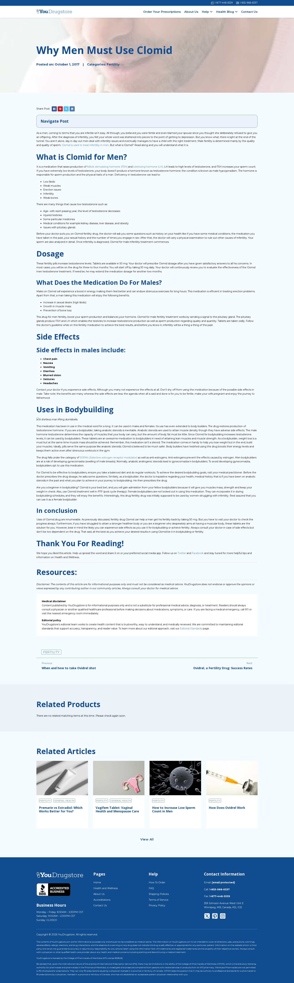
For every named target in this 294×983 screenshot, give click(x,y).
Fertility (113, 64)
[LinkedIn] (72, 108)
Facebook (197, 553)
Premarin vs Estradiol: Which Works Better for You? (61, 809)
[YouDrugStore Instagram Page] (223, 916)
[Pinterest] (60, 108)
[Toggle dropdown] (211, 11)
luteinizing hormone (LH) (148, 166)
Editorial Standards (191, 628)
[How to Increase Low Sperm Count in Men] (175, 778)
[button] (147, 121)
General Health (64, 800)
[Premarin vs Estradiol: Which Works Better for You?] (62, 778)
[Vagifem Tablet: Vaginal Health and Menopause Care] (119, 778)
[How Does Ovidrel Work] (232, 778)
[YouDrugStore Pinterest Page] (215, 916)
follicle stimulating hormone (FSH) (107, 166)
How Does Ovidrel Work (227, 808)
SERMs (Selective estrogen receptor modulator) (108, 457)
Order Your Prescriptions (162, 11)
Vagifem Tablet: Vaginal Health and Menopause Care (117, 809)
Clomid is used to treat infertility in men (85, 145)
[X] (66, 108)
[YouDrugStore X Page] (207, 916)
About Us (191, 11)
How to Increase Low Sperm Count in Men (173, 809)
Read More (51, 821)
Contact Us (249, 11)
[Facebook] (54, 108)
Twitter (182, 553)
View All (147, 839)
